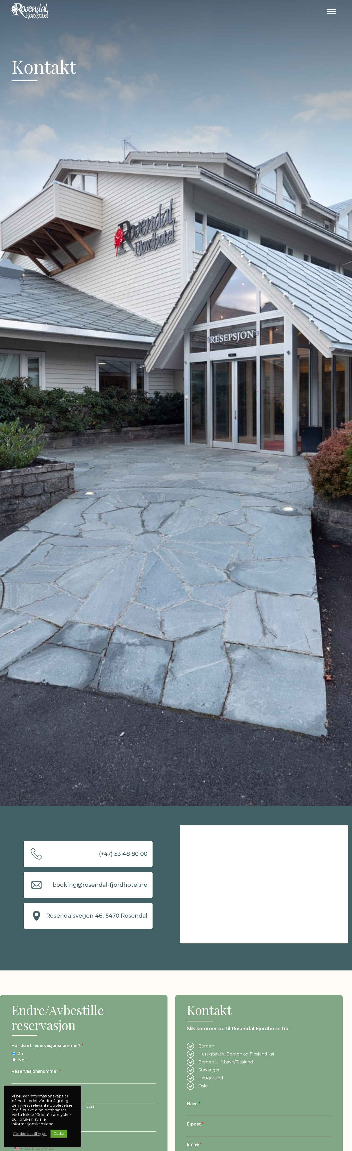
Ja (20, 1053)
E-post (20, 1119)
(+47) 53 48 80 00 (123, 853)
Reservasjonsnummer (36, 1071)
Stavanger (209, 1070)
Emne (194, 1144)
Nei (22, 1060)
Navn (18, 1091)
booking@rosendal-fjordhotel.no (100, 884)
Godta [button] (59, 1133)
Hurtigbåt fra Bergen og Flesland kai (236, 1054)
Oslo (203, 1086)
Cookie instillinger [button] (30, 1133)
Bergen (206, 1046)
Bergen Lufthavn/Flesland (225, 1062)
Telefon (21, 1139)
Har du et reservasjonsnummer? (47, 1045)
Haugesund (210, 1078)
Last (90, 1106)
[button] (331, 11)
